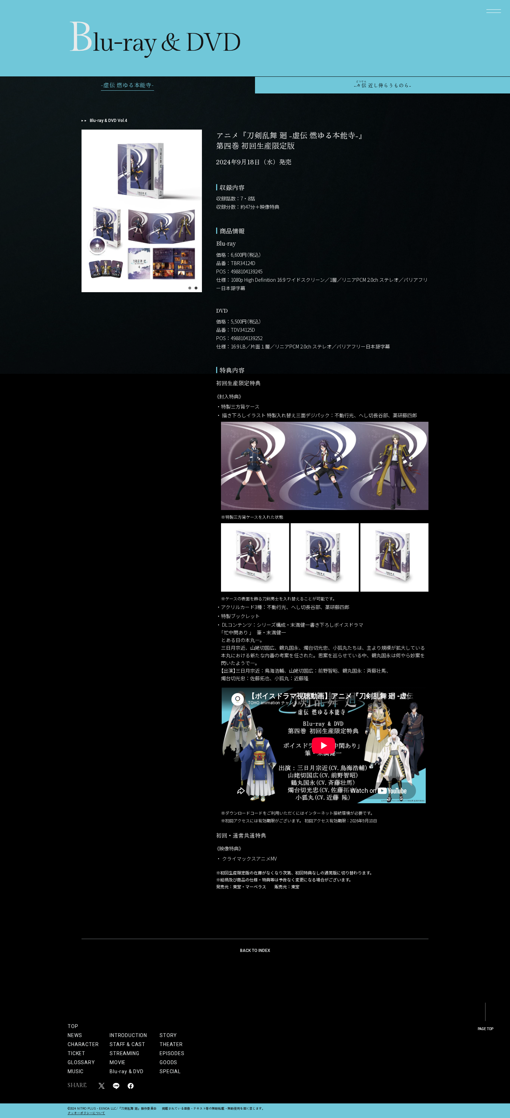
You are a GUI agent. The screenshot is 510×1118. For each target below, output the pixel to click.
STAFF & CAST (127, 1044)
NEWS (75, 1035)
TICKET (76, 1053)
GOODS (168, 1062)
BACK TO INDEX (255, 950)
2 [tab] (196, 288)
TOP (73, 1026)
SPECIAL (169, 1071)
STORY (168, 1035)
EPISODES (169, 1053)
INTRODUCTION (128, 1035)
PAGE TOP (485, 1029)
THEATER (169, 1044)
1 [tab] (189, 288)
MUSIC (76, 1071)
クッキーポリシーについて (86, 1113)
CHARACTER (83, 1044)
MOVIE (118, 1062)
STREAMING (124, 1053)
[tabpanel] (142, 211)
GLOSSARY (81, 1062)
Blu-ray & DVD (127, 1071)
